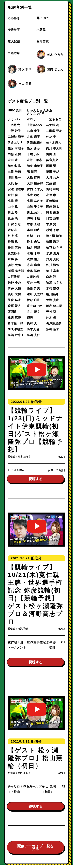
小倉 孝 (51, 194)
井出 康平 (43, 18)
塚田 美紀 (52, 171)
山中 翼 (13, 206)
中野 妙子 (14, 130)
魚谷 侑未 (52, 329)
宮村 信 (13, 194)
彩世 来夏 (52, 212)
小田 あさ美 (35, 200)
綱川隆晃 (52, 294)
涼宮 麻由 (33, 264)
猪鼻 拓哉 (33, 270)
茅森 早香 (14, 299)
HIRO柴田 (15, 110)
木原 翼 (51, 224)
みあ (49, 110)
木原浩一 (14, 229)
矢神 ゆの (14, 282)
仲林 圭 (51, 136)
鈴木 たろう (55, 54)
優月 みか (33, 148)
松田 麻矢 (14, 247)
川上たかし (34, 212)
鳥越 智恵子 (16, 334)
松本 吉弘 (33, 241)
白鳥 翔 (51, 276)
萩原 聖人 (14, 305)
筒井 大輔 (14, 288)
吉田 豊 (13, 159)
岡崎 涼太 (52, 206)
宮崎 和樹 (52, 189)
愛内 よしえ (55, 69)
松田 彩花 (52, 241)
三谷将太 (14, 124)
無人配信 (14, 41)
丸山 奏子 (33, 130)
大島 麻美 (33, 177)
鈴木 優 (51, 317)
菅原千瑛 (33, 299)
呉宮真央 (52, 159)
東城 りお (33, 235)
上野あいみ (34, 124)
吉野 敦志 (34, 159)
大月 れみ (52, 177)
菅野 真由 (52, 299)
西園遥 (12, 311)
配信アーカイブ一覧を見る (35, 847)
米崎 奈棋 (52, 288)
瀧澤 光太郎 (16, 270)
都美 (30, 317)
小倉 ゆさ (33, 194)
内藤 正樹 (14, 154)
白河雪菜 (43, 41)
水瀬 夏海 (52, 253)
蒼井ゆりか (34, 305)
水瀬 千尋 (33, 253)
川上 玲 (13, 212)
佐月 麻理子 (16, 148)
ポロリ (31, 119)
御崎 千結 (33, 218)
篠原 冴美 (33, 288)
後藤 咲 (13, 218)
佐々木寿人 (54, 142)
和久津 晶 (14, 165)
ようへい (14, 119)
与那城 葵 (52, 124)
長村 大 (32, 323)
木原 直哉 (33, 224)
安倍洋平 (14, 29)
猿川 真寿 (52, 270)
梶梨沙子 (14, 253)
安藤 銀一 (52, 183)
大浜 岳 (13, 183)
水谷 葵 (13, 259)
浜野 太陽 (14, 264)
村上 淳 (13, 235)
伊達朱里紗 (34, 142)
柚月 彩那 (33, 247)
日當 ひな (14, 224)
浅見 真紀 (52, 259)
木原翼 (41, 29)
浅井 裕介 (33, 259)
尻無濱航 (52, 200)
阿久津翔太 (15, 329)
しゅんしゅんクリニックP (36, 112)
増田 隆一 (14, 177)
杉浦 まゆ (52, 229)
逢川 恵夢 (14, 317)
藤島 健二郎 (54, 305)
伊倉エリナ (15, 142)
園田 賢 (51, 165)
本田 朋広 (33, 229)
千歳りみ (33, 154)
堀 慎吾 (32, 171)
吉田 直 (51, 154)
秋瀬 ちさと (54, 282)
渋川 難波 (52, 264)
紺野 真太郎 (35, 294)
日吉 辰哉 (52, 218)
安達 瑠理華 (16, 189)
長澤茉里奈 (54, 323)
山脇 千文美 (35, 206)
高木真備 (33, 329)
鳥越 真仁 (33, 334)
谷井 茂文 (33, 311)
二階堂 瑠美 (16, 136)
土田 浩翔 (14, 171)
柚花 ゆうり (54, 247)
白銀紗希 (14, 53)
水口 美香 (25, 83)
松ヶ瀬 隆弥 (54, 235)
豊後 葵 (51, 311)
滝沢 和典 (25, 69)
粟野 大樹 (14, 294)
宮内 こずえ (35, 189)
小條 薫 (13, 200)
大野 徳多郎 (35, 183)
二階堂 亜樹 (54, 130)
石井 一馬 (33, 282)
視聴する (36, 479)
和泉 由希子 (35, 165)
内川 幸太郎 (54, 148)
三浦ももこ (54, 119)
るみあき (14, 18)
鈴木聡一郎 (15, 323)
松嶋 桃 (13, 241)
